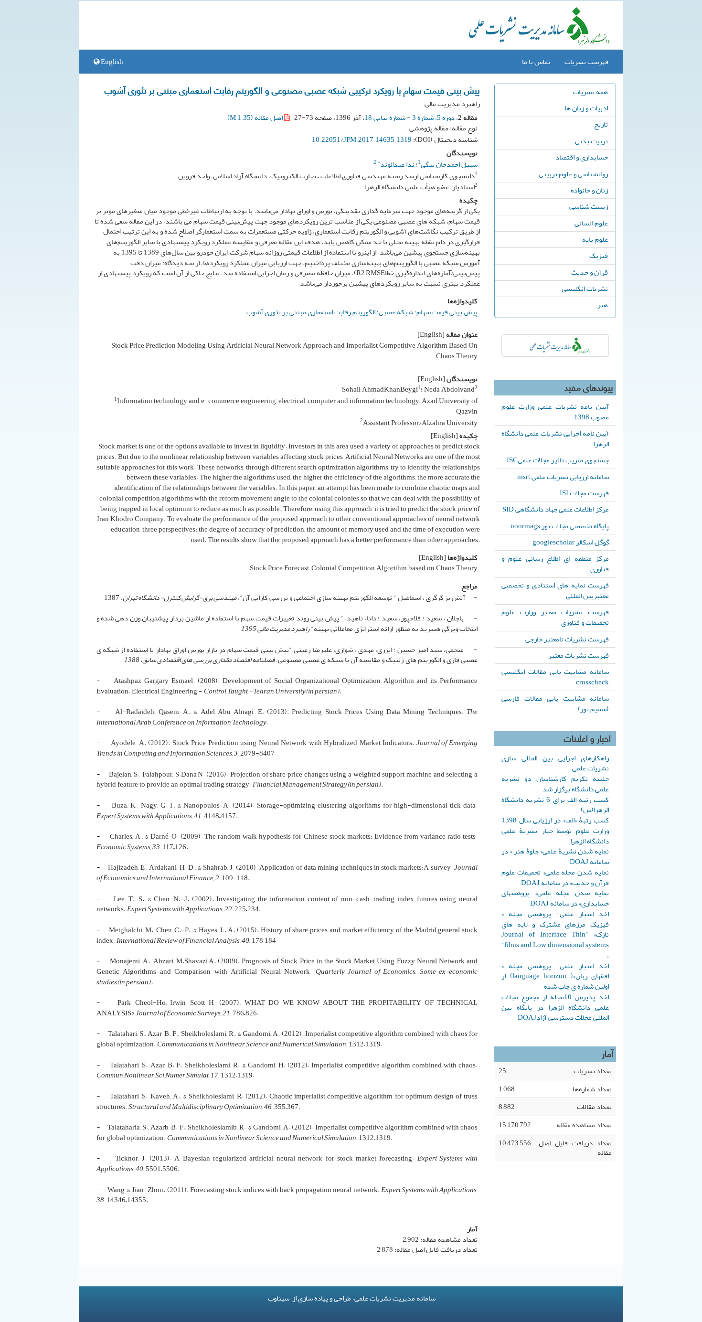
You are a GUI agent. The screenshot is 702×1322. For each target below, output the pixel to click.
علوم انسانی (591, 223)
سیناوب (278, 1298)
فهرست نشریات (586, 61)
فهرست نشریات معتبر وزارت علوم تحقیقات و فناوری (555, 617)
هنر (602, 304)
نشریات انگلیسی (585, 288)
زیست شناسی (588, 206)
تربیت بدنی (591, 141)
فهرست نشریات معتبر (578, 655)
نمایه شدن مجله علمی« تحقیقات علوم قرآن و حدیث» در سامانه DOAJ (555, 877)
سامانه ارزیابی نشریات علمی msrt (563, 476)
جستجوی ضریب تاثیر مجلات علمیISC (558, 460)
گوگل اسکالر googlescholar (570, 542)
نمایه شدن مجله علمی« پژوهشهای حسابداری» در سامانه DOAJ (555, 898)
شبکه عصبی (396, 312)
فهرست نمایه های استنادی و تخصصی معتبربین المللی (555, 590)
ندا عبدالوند (396, 164)
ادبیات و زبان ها (586, 108)
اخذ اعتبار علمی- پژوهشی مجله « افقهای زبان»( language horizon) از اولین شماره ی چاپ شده (555, 976)
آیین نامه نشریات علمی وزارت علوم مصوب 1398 (555, 412)
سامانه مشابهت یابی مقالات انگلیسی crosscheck (555, 677)
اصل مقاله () (255, 117)
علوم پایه (595, 239)
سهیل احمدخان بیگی (449, 164)
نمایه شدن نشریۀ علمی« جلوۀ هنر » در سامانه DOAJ (555, 856)
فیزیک (598, 255)
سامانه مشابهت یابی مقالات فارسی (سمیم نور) (555, 703)
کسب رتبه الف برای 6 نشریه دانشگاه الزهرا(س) (555, 805)
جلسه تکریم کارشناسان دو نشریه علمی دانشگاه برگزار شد (555, 784)
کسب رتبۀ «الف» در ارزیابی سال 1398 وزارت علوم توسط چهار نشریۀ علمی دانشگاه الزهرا (555, 830)
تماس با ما (536, 61)
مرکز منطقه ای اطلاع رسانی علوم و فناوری (555, 564)
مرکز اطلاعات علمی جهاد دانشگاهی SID (555, 509)
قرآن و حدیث (589, 272)
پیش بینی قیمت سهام (447, 312)
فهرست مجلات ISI (584, 493)
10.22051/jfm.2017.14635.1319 (362, 139)
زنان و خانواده (589, 190)
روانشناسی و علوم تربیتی (573, 174)
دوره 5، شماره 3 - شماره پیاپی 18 (409, 117)
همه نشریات (590, 91)
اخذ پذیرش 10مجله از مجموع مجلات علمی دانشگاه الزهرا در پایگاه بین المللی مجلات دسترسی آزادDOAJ (555, 1007)
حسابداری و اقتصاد (581, 157)
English (111, 61)
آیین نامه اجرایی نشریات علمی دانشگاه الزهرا (555, 438)
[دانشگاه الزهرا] (555, 345)
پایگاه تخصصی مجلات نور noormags (560, 526)
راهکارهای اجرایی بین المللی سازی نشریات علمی (555, 763)
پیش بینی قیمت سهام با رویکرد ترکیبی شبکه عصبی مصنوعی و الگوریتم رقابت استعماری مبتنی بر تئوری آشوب (292, 90)
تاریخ (601, 124)
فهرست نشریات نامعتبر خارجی (567, 639)
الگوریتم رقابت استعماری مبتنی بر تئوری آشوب (310, 312)
